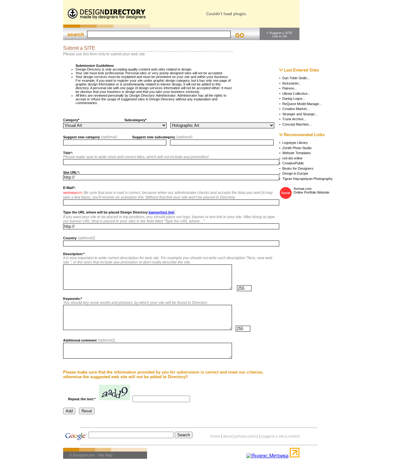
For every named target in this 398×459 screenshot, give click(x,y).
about (228, 436)
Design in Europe (295, 173)
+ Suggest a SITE (279, 32)
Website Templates (296, 153)
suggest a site (273, 436)
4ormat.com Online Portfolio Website (311, 190)
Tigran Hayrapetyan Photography (307, 179)
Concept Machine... (297, 124)
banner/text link (161, 212)
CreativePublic (293, 163)
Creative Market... (295, 109)
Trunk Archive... (294, 119)
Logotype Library (295, 143)
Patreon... (289, 88)
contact (293, 436)
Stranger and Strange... (299, 114)
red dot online (292, 158)
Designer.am (84, 455)
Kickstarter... (291, 83)
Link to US (279, 36)
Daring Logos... (293, 98)
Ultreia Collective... (296, 93)
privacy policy (246, 436)
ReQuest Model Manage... (302, 104)
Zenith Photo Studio (297, 148)
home (215, 436)
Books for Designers (297, 168)
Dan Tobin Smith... (296, 78)
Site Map (105, 455)
